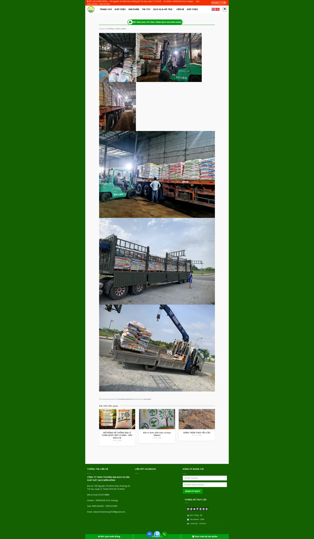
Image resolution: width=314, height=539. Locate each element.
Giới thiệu (120, 9)
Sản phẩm (133, 9)
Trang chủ (106, 9)
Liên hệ (180, 9)
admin (124, 29)
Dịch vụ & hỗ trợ (162, 9)
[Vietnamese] (218, 9)
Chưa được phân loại (124, 399)
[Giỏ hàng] (225, 9)
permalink (147, 399)
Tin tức (146, 9)
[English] (213, 9)
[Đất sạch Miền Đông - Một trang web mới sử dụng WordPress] (91, 9)
